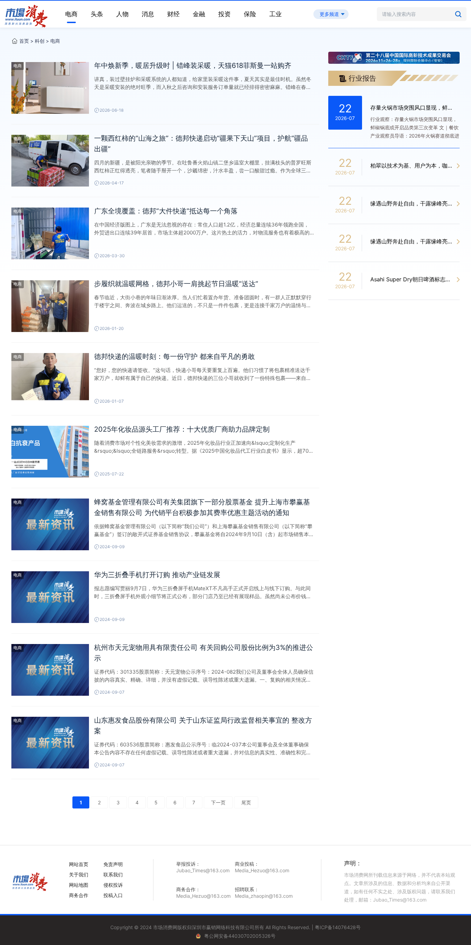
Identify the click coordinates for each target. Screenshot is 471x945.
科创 (39, 41)
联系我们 (113, 874)
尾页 (246, 802)
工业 (275, 14)
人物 (122, 14)
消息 (148, 14)
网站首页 (78, 864)
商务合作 (78, 895)
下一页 (218, 802)
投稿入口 (113, 895)
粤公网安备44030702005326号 (239, 936)
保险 (250, 14)
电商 (71, 14)
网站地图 (78, 885)
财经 (173, 14)
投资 (224, 14)
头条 (97, 14)
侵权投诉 (113, 885)
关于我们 (78, 874)
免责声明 (113, 864)
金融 (199, 14)
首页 (24, 41)
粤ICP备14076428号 (338, 927)
